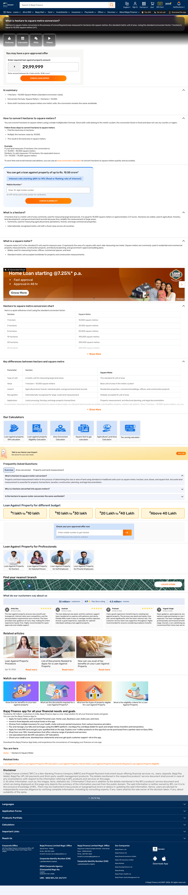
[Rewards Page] (168, 4)
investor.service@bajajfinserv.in (56, 854)
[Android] (155, 858)
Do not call (161, 12)
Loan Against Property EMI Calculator (40, 764)
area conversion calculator (69, 160)
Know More (19, 293)
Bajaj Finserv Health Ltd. (123, 874)
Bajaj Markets (119, 863)
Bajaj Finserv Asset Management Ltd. (127, 877)
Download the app (178, 12)
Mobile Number (14, 184)
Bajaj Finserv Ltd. (121, 849)
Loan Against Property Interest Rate (74, 764)
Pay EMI (147, 12)
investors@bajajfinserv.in (91, 856)
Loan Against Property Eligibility (145, 764)
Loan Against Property (13, 764)
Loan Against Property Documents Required (110, 764)
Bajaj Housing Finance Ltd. (124, 867)
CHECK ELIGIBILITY (48, 201)
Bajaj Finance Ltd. (121, 853)
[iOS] (164, 858)
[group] (94, 284)
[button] (182, 284)
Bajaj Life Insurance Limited (124, 860)
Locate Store (168, 584)
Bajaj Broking (119, 870)
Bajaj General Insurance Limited (125, 856)
